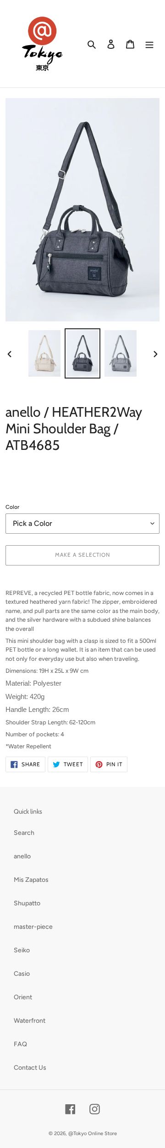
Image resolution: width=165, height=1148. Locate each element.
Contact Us (30, 1068)
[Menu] (149, 43)
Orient (23, 997)
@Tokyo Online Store (92, 1133)
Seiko (22, 950)
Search (24, 833)
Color (12, 507)
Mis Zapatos (31, 880)
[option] (45, 353)
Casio (22, 974)
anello (22, 856)
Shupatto (27, 903)
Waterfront (29, 1021)
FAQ (20, 1044)
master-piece (33, 927)
